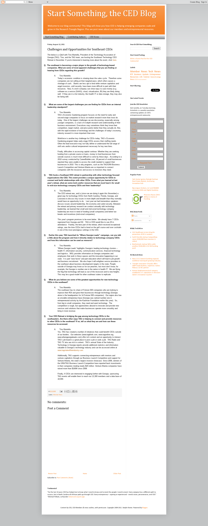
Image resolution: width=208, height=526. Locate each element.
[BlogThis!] (68, 391)
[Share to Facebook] (73, 391)
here (114, 60)
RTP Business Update (139, 74)
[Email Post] (61, 391)
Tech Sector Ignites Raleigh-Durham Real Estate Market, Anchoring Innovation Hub (145, 181)
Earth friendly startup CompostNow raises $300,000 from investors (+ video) (144, 239)
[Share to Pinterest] (76, 391)
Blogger (144, 508)
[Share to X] (70, 391)
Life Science (145, 77)
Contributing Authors (77, 37)
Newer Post (52, 474)
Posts (135, 216)
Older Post (117, 474)
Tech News (154, 71)
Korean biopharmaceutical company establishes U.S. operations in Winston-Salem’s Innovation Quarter (146, 273)
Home (85, 474)
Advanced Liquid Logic (77, 497)
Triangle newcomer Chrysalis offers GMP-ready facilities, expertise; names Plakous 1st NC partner (146, 266)
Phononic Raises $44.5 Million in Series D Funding (152, 197)
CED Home (94, 37)
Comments (137, 220)
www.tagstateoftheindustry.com (70, 350)
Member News (57, 395)
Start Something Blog (54, 37)
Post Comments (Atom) (65, 478)
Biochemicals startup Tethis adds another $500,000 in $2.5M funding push (145, 246)
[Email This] (65, 391)
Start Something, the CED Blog (101, 13)
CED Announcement (140, 79)
